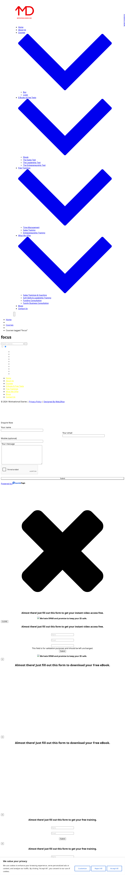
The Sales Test (29, 160)
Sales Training (29, 230)
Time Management (31, 227)
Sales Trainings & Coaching (35, 295)
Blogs (20, 306)
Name (62, 631)
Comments (62, 642)
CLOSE (4, 621)
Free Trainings (12, 389)
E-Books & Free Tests (15, 386)
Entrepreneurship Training (34, 233)
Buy (24, 92)
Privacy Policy (35, 401)
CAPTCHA (62, 836)
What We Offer (12, 391)
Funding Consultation (32, 300)
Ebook (25, 157)
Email (62, 637)
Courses (9, 383)
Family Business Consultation (36, 303)
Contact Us (23, 308)
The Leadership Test (32, 162)
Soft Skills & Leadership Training (37, 298)
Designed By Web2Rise (54, 401)
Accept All (114, 868)
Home (20, 27)
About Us (22, 30)
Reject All (98, 868)
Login (25, 95)
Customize (82, 868)
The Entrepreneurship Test (34, 165)
